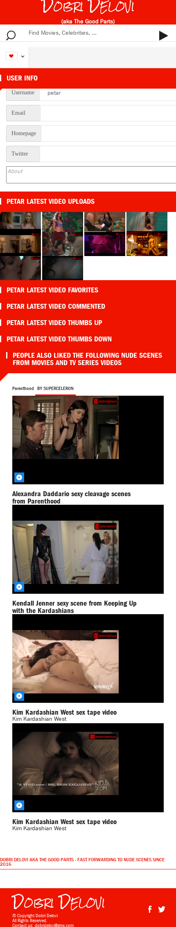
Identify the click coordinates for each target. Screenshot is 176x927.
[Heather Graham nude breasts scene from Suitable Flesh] (21, 219)
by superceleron (55, 388)
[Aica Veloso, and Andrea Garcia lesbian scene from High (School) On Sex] (146, 219)
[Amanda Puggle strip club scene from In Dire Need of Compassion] (105, 243)
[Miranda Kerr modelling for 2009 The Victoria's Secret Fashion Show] (63, 219)
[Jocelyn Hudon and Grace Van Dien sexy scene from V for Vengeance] (21, 243)
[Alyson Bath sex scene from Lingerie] (146, 243)
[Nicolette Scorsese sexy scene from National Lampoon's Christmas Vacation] (63, 243)
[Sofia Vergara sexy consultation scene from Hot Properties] (105, 219)
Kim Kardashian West (39, 828)
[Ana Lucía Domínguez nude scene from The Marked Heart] (62, 267)
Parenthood (23, 388)
